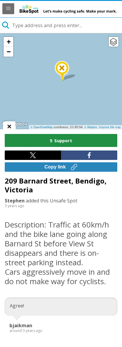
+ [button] (9, 41)
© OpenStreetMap (41, 127)
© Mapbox (90, 127)
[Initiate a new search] (6, 25)
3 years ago (14, 205)
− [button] (9, 51)
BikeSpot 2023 (68, 9)
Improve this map (110, 127)
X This (33, 155)
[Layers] (113, 42)
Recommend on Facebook (89, 155)
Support (61, 140)
